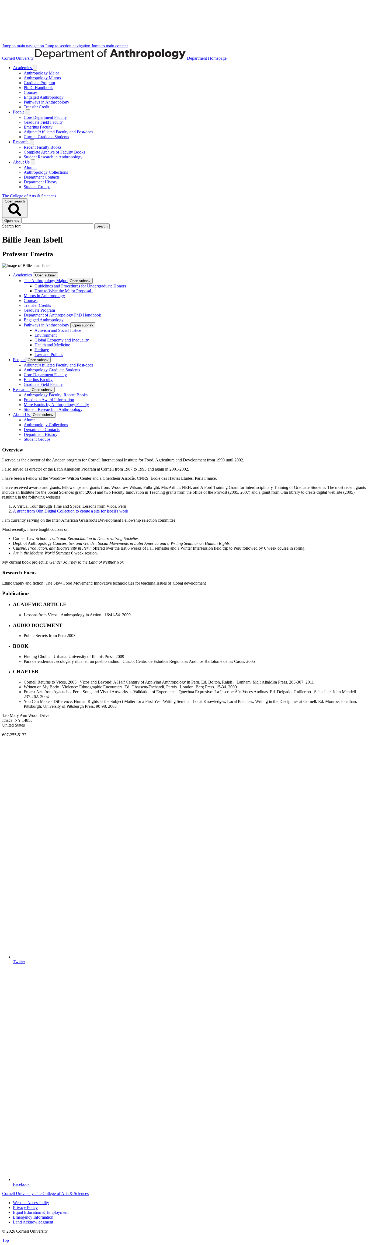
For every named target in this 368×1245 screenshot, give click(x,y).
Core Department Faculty (45, 117)
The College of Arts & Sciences (29, 196)
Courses (30, 92)
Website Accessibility (31, 1202)
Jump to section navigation (68, 46)
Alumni (30, 167)
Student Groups (37, 186)
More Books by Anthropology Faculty (56, 404)
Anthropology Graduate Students (52, 370)
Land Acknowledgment (33, 1222)
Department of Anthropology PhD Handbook (62, 315)
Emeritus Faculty (38, 127)
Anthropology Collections (46, 172)
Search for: (12, 226)
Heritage (41, 349)
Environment (45, 335)
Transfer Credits (37, 305)
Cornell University (18, 58)
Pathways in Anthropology (46, 102)
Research (21, 142)
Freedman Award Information (49, 399)
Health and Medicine (52, 345)
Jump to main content (109, 46)
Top (5, 1240)
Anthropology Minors (42, 78)
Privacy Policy (25, 1207)
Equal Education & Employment (40, 1212)
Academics (23, 67)
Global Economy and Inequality (61, 340)
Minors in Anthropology (44, 295)
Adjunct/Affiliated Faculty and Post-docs (58, 132)
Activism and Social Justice (57, 330)
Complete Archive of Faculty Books (54, 152)
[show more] (35, 68)
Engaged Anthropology (44, 97)
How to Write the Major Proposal (63, 291)
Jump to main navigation (23, 46)
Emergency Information (33, 1217)
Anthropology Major (41, 73)
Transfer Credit (36, 107)
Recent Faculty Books (42, 147)
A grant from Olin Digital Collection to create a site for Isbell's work (70, 511)
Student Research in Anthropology (53, 157)
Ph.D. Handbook (38, 87)
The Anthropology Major (46, 280)
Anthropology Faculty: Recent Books (56, 395)
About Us (22, 162)
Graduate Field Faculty (43, 122)
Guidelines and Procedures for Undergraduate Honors (80, 286)
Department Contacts (42, 177)
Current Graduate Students (46, 136)
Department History (40, 182)
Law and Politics (48, 354)
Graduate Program (39, 82)
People (19, 112)
